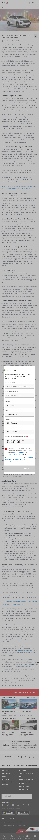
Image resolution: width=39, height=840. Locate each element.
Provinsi (8, 401)
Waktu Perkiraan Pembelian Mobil (16, 436)
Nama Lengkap (10, 382)
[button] (19, 367)
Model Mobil (9, 428)
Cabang (8, 419)
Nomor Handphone (12, 391)
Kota (7, 410)
